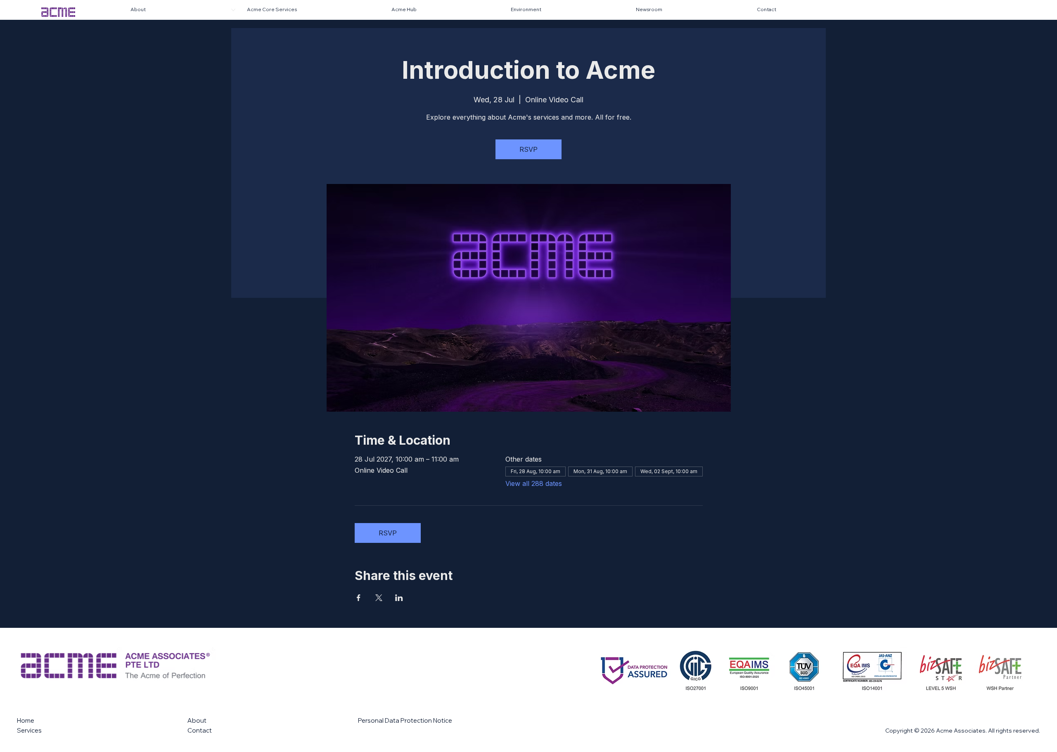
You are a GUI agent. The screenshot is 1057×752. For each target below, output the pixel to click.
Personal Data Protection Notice (405, 720)
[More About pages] (233, 10)
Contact (199, 730)
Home (25, 720)
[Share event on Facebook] (359, 597)
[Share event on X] (379, 597)
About (196, 720)
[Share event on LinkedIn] (399, 597)
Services (29, 730)
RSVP (528, 149)
